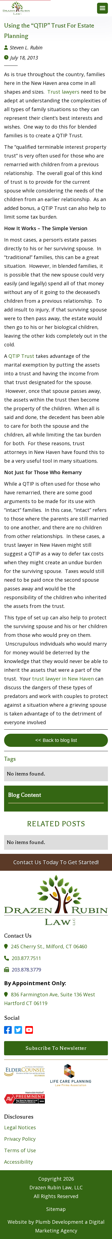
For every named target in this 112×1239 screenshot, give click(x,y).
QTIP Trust (21, 356)
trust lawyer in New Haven (63, 678)
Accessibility (18, 1161)
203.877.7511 (26, 958)
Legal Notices (20, 1127)
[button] (102, 8)
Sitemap (56, 1209)
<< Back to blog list (56, 740)
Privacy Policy (20, 1139)
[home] (17, 8)
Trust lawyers (64, 91)
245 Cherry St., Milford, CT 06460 (49, 946)
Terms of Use (20, 1150)
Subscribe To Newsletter (56, 1048)
